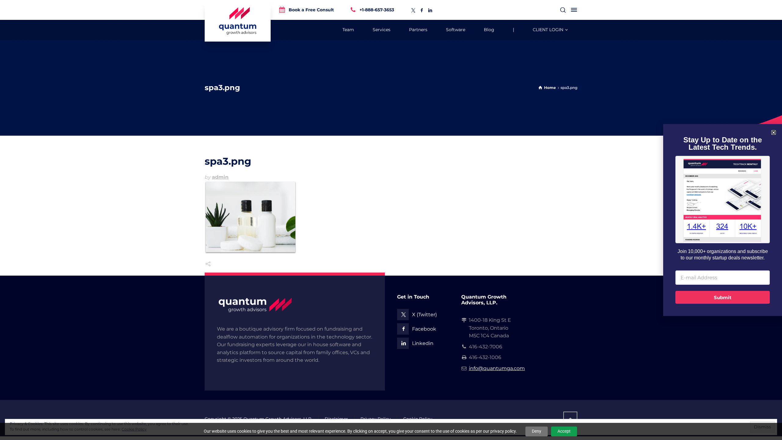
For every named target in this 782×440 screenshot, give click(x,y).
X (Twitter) (424, 314)
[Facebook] (422, 10)
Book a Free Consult (311, 9)
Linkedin (422, 343)
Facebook (424, 329)
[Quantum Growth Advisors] (237, 21)
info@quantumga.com (497, 368)
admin (220, 177)
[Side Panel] (572, 9)
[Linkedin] (430, 10)
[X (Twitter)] (413, 10)
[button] (773, 132)
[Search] (563, 10)
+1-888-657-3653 (377, 9)
